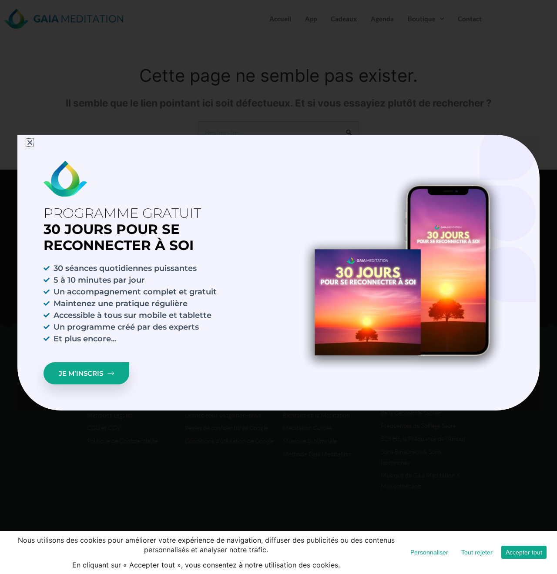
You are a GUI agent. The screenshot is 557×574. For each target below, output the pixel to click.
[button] (30, 142)
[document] (278, 287)
